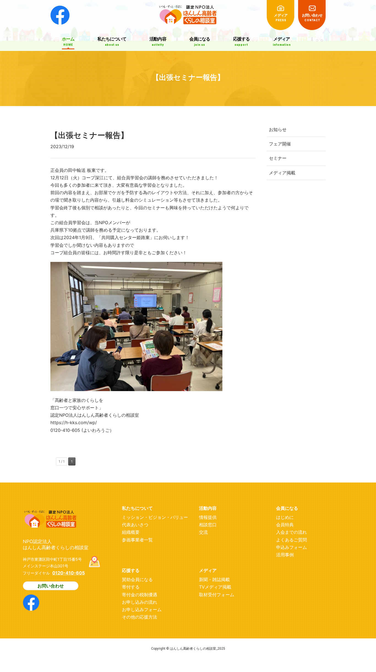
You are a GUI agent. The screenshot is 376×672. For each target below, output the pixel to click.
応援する (241, 41)
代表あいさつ (135, 524)
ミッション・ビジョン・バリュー (155, 517)
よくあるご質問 (291, 540)
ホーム (68, 41)
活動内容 (157, 41)
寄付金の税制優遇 (139, 594)
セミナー (278, 158)
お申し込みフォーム (142, 609)
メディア (280, 17)
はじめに (285, 517)
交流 (203, 532)
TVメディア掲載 (215, 587)
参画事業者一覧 (137, 540)
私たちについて (111, 41)
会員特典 (285, 524)
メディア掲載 (282, 172)
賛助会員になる (137, 579)
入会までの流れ (291, 532)
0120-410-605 (68, 573)
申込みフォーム (291, 547)
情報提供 (208, 517)
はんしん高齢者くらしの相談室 (188, 12)
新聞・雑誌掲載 (214, 579)
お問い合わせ (312, 17)
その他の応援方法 (139, 617)
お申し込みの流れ (139, 602)
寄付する (131, 587)
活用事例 (285, 554)
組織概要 (131, 532)
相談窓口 (208, 524)
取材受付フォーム (216, 594)
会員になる (199, 41)
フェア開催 (280, 144)
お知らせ (278, 129)
